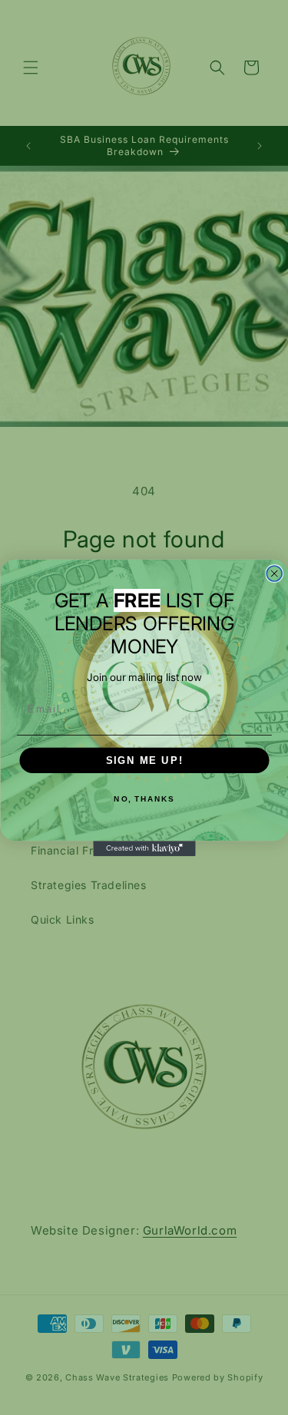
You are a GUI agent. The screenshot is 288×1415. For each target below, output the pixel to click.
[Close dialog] (274, 573)
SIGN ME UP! (144, 760)
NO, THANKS (144, 798)
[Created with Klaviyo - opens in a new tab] (144, 848)
